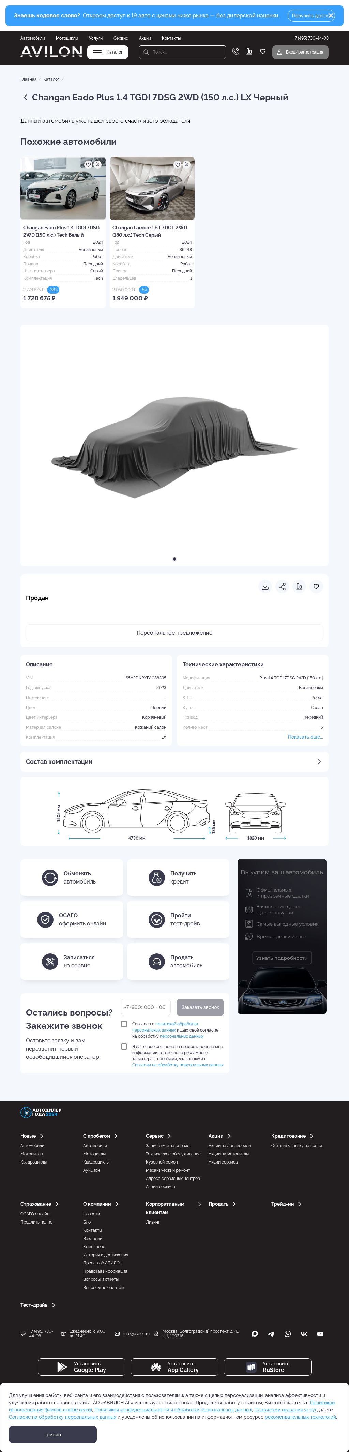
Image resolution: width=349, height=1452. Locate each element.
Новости (91, 1214)
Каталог (51, 79)
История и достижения (105, 1255)
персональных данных (181, 1036)
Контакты (171, 38)
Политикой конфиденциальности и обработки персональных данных (173, 1409)
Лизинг (153, 1222)
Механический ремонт (168, 1170)
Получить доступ (311, 15)
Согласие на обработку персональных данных (62, 1417)
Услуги (96, 38)
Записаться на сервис (167, 1145)
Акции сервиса (160, 1186)
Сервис (120, 38)
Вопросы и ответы (101, 1279)
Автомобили (32, 38)
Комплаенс (94, 1246)
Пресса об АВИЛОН (103, 1263)
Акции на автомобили (230, 1145)
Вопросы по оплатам (103, 1287)
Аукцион (91, 1170)
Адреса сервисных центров (173, 1178)
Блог (87, 1222)
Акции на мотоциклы (229, 1154)
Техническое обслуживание (173, 1154)
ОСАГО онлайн (34, 1214)
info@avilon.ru (136, 1333)
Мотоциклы (67, 38)
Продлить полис (36, 1222)
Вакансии (92, 1238)
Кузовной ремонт (163, 1162)
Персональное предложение (174, 632)
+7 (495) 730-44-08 (41, 1333)
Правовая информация (105, 1271)
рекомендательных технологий (300, 1417)
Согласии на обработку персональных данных (177, 1065)
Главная (28, 79)
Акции (145, 38)
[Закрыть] (331, 15)
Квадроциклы (33, 1162)
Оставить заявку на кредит (297, 1145)
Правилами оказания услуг (285, 1409)
